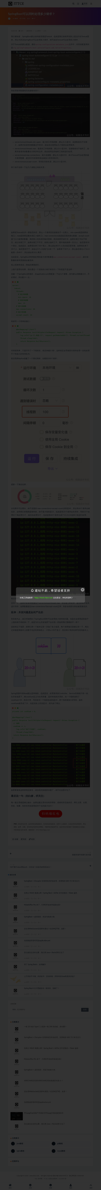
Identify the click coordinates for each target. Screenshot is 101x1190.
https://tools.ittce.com (43, 598)
